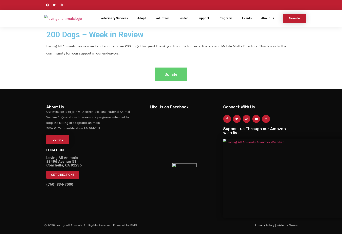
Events (247, 18)
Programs (226, 18)
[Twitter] (54, 5)
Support (203, 18)
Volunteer (162, 18)
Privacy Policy (264, 225)
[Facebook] (47, 5)
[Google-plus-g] (246, 119)
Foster (183, 18)
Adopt (141, 18)
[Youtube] (256, 119)
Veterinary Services (114, 18)
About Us (267, 18)
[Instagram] (61, 5)
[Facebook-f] (227, 119)
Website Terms (287, 225)
